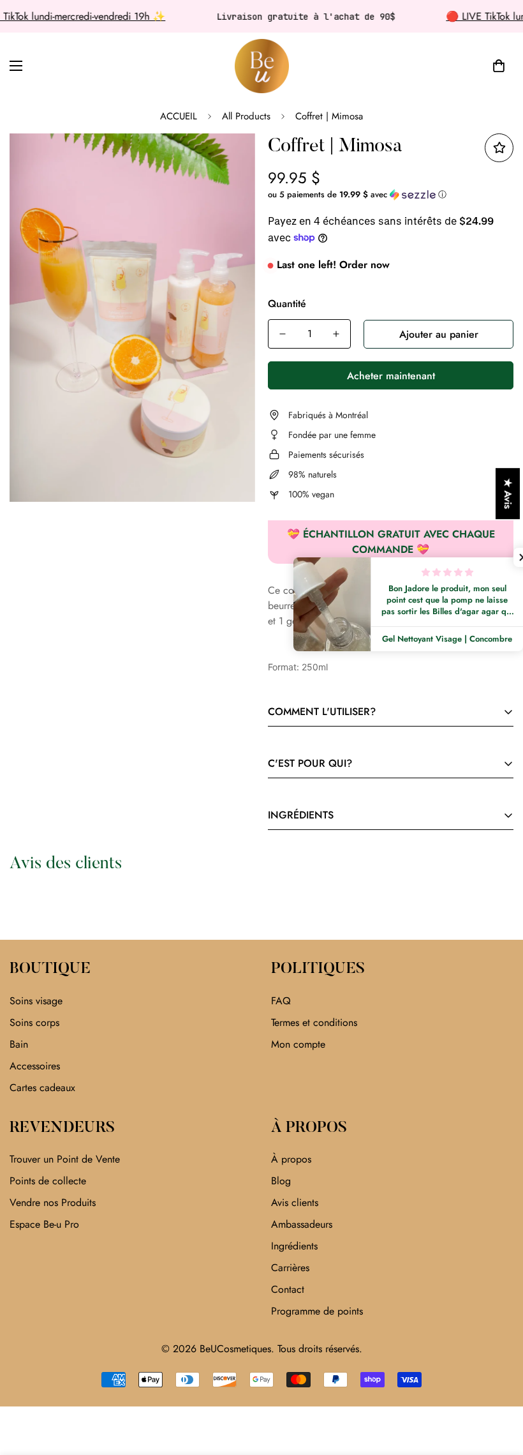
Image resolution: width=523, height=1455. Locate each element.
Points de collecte (48, 1180)
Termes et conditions (314, 1022)
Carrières (290, 1267)
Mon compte (298, 1044)
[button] (498, 65)
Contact (287, 1289)
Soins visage (36, 1000)
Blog (281, 1180)
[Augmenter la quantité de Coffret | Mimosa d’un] (336, 334)
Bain (19, 1044)
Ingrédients (294, 1246)
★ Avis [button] (508, 493)
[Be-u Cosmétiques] (262, 66)
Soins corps (34, 1022)
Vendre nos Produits (53, 1202)
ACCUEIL (178, 116)
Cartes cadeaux (42, 1087)
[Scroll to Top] (498, 1385)
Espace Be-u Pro (44, 1224)
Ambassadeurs (301, 1224)
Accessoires (35, 1066)
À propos (291, 1159)
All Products (246, 116)
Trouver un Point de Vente (65, 1159)
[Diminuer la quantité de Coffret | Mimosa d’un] (283, 334)
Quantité (287, 303)
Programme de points (317, 1311)
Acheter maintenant (391, 375)
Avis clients (294, 1202)
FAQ (281, 1000)
